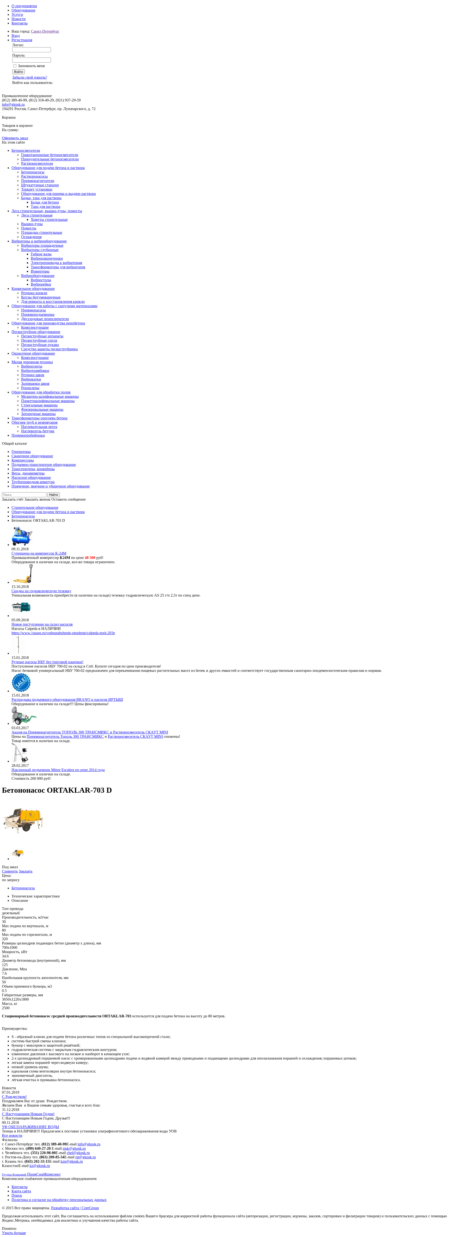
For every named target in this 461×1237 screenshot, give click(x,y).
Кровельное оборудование (33, 289)
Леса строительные (37, 215)
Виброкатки (31, 379)
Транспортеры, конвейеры (33, 469)
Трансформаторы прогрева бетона (39, 418)
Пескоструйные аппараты (42, 336)
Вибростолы (41, 280)
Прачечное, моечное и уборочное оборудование (51, 486)
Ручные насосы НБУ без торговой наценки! (47, 662)
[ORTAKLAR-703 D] (23, 841)
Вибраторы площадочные (42, 245)
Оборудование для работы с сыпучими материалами (54, 306)
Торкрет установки (36, 189)
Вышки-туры (32, 224)
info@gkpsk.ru (13, 104)
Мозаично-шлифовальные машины (50, 396)
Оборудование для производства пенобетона (48, 323)
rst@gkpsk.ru (85, 1157)
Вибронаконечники (47, 258)
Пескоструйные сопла (39, 340)
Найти (53, 495)
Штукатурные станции (40, 185)
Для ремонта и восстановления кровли (53, 301)
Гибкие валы (41, 254)
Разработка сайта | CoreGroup (75, 1208)
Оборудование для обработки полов (41, 392)
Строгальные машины (39, 405)
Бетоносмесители (26, 150)
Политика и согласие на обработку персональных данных (59, 1200)
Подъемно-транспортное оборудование (44, 465)
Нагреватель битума (37, 431)
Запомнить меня (31, 66)
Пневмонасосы (33, 310)
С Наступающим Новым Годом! (28, 1114)
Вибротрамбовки (35, 371)
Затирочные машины (38, 414)
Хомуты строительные (49, 219)
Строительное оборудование (35, 507)
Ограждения (31, 237)
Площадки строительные (41, 232)
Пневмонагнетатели (37, 181)
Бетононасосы (32, 172)
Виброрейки (41, 284)
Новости (19, 19)
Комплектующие (35, 327)
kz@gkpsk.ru (40, 1166)
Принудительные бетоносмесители (50, 159)
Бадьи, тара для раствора (41, 198)
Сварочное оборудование (32, 456)
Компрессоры (23, 460)
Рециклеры (30, 388)
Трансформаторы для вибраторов (58, 267)
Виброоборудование (38, 276)
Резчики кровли (34, 293)
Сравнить (10, 871)
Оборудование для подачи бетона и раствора (48, 168)
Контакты (20, 23)
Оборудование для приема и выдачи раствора (58, 194)
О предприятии (24, 6)
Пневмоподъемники (38, 314)
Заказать (25, 871)
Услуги (17, 14)
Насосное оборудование (31, 477)
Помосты (28, 228)
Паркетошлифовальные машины (48, 401)
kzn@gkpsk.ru (72, 1161)
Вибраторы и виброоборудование (39, 241)
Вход (16, 36)
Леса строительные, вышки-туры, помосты (47, 211)
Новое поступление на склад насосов (42, 624)
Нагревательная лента (39, 427)
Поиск (17, 1195)
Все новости (12, 1135)
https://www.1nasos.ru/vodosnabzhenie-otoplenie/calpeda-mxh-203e (63, 633)
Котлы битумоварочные (41, 297)
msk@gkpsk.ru (74, 1148)
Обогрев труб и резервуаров (35, 422)
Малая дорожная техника (32, 362)
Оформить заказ (15, 138)
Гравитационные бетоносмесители (49, 155)
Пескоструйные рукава (40, 345)
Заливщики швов (35, 383)
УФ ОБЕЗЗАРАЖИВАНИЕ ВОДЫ (30, 1127)
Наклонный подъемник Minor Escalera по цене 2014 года (58, 770)
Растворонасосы (34, 176)
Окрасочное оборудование (33, 353)
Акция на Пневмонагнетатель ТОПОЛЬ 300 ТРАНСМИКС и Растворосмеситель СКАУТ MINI (90, 732)
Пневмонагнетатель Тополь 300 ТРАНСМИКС (65, 736)
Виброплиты (31, 366)
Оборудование (23, 10)
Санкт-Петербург (45, 31)
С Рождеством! (14, 1097)
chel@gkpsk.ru (78, 1153)
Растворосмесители (37, 163)
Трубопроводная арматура (33, 482)
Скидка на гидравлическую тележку (41, 591)
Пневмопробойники (28, 435)
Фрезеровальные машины (42, 409)
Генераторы (21, 452)
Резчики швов (32, 375)
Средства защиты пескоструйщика (49, 349)
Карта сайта (21, 1191)
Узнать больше (14, 1233)
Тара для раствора (45, 207)
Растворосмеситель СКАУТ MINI (135, 736)
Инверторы (40, 271)
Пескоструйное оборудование (36, 332)
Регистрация (22, 40)
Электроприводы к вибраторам (56, 263)
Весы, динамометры (28, 473)
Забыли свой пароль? (29, 77)
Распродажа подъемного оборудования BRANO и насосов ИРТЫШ (67, 700)
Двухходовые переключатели (45, 319)
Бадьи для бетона (45, 202)
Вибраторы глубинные (40, 250)
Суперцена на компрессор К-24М (39, 553)
